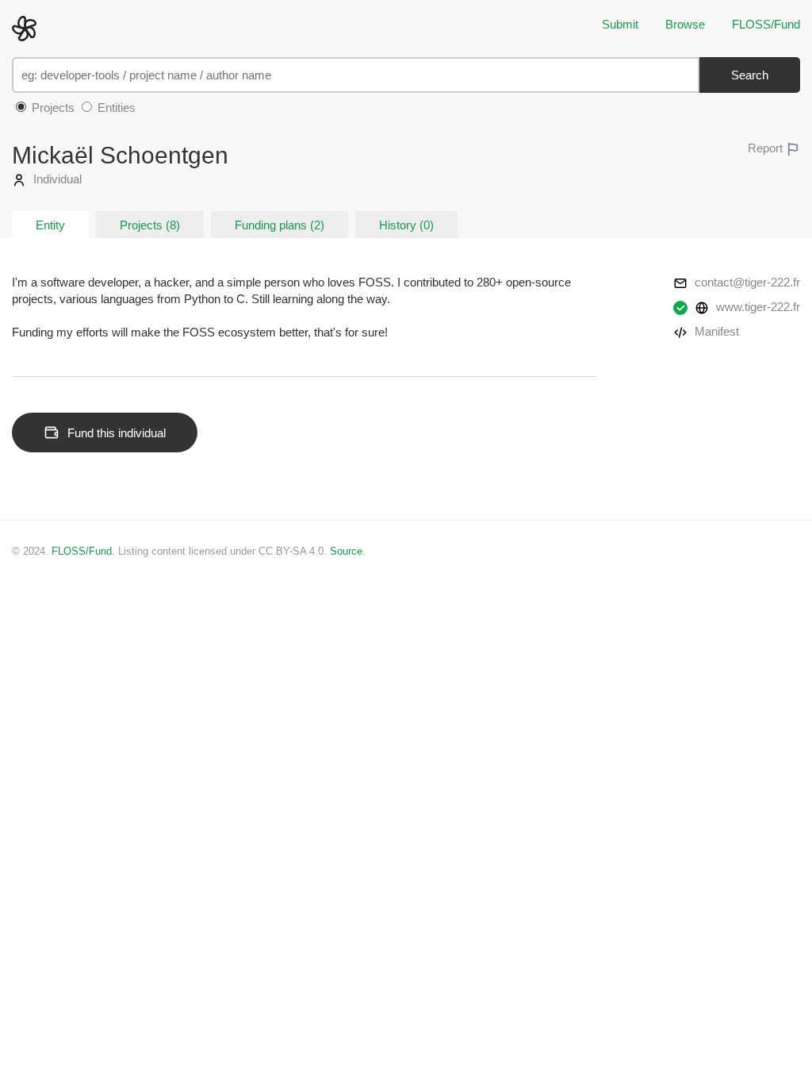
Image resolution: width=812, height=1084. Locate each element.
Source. (348, 551)
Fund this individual (116, 433)
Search (749, 75)
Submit (620, 24)
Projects (52, 107)
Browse (685, 24)
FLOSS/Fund (766, 24)
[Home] (28, 27)
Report (767, 148)
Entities (115, 107)
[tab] (50, 224)
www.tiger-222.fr (756, 306)
